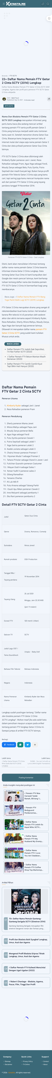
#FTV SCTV (9, 106)
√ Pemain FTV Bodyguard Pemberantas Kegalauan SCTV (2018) (31, 810)
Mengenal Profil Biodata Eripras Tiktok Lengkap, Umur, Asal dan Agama (27, 955)
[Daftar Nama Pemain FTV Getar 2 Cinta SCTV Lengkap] (26, 223)
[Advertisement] (26, 43)
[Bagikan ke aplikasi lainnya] (35, 744)
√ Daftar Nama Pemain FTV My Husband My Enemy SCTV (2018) (33, 839)
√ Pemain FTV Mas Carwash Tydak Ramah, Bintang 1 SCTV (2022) (32, 796)
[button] (43, 4)
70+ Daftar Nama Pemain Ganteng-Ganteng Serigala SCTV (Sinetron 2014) (27, 920)
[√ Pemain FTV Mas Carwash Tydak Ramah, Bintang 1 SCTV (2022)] (14, 796)
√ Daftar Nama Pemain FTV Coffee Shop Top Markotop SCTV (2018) (33, 867)
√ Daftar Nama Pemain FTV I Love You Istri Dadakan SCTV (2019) (32, 853)
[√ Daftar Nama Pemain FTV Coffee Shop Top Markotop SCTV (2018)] (14, 867)
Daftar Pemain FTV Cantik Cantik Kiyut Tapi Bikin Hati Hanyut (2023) (24, 365)
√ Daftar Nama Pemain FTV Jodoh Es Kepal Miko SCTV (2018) (33, 825)
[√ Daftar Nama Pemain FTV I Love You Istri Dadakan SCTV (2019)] (14, 853)
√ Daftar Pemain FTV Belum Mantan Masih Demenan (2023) (26, 357)
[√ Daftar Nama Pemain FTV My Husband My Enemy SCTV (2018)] (14, 838)
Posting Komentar (26, 777)
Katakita (11, 1073)
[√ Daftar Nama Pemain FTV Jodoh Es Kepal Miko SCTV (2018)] (14, 824)
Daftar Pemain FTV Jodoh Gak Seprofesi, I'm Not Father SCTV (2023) (25, 350)
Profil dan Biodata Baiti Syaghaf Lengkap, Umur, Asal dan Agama (28, 941)
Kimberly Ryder (14, 405)
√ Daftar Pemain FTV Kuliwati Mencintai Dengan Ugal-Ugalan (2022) (27, 969)
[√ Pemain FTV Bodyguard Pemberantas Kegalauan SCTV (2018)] (14, 810)
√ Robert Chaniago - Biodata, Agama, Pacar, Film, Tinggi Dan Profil (26, 983)
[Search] (48, 4)
